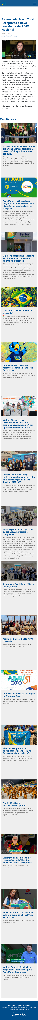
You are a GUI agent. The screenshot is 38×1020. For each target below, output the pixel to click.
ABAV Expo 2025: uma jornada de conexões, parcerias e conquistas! (18, 532)
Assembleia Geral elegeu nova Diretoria (18, 640)
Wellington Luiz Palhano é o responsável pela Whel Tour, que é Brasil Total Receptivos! (17, 860)
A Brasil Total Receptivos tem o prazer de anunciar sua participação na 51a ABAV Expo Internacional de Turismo (19, 701)
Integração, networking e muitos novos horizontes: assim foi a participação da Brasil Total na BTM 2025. (19, 478)
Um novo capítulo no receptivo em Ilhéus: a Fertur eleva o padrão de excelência (18, 258)
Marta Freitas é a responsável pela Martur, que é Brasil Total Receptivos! (18, 915)
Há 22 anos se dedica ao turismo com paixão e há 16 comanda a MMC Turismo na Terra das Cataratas (19, 977)
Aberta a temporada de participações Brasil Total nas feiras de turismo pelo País (17, 751)
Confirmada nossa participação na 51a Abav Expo (19, 694)
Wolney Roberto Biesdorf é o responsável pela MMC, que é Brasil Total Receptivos (17, 969)
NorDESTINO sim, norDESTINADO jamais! (14, 804)
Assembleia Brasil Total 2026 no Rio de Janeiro (18, 585)
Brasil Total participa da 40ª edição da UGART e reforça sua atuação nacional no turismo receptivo (18, 205)
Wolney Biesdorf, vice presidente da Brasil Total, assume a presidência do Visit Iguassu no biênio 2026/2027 (18, 424)
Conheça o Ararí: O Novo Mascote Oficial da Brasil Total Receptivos (18, 368)
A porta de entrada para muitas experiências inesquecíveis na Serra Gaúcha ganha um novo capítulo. (19, 150)
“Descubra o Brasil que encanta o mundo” (19, 311)
